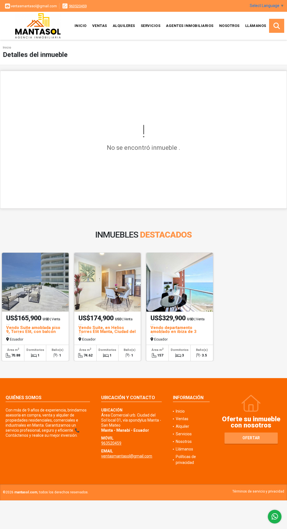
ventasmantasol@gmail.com (126, 456)
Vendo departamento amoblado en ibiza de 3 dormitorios (173, 331)
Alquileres (124, 26)
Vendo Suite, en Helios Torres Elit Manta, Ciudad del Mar (107, 331)
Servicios (151, 26)
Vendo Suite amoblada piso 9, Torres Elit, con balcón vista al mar (33, 331)
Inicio (81, 26)
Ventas (99, 26)
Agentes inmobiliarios (190, 26)
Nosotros (229, 26)
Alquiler (182, 426)
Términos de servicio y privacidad (258, 491)
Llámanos (255, 26)
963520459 (78, 6)
